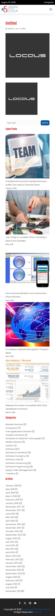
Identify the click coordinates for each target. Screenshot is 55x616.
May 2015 (10, 517)
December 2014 (13, 524)
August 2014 (11, 538)
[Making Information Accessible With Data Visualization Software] (28, 381)
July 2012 (10, 587)
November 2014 (13, 527)
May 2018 (10, 489)
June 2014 (10, 545)
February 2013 (12, 580)
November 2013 (13, 569)
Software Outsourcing (17, 463)
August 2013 (11, 577)
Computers (11, 428)
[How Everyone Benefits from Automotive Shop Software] (28, 269)
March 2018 (11, 496)
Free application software (19, 431)
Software (10, 449)
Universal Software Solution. (37, 609)
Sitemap (37, 612)
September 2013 (14, 573)
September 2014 (14, 534)
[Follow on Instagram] (30, 603)
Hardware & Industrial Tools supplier (24, 438)
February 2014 (13, 559)
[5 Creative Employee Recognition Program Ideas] (28, 325)
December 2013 (13, 566)
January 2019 (12, 485)
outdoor (10, 445)
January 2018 (12, 503)
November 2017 (13, 510)
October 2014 (12, 531)
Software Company (15, 456)
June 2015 (10, 513)
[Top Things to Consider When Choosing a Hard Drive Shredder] (28, 212)
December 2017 (13, 506)
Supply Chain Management (19, 470)
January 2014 (12, 562)
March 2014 (11, 556)
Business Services (14, 424)
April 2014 (10, 552)
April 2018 (10, 492)
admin (11, 28)
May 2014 (10, 548)
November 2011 (13, 591)
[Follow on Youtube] (35, 603)
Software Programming (17, 466)
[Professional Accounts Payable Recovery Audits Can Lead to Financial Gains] (28, 156)
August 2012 (11, 584)
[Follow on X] (25, 603)
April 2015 (10, 520)
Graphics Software (15, 434)
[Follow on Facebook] (20, 603)
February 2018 (13, 499)
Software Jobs (13, 459)
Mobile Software (14, 441)
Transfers (10, 473)
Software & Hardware (16, 452)
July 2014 (10, 541)
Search (45, 123)
